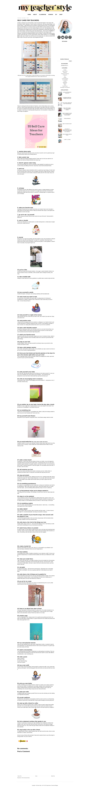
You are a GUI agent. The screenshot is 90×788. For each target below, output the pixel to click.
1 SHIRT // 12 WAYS (67, 139)
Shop (65, 84)
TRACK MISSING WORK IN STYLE (67, 135)
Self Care (65, 83)
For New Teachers (65, 78)
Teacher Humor (65, 86)
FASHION (50, 14)
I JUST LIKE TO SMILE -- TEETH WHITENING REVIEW (67, 109)
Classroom (65, 72)
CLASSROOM (42, 14)
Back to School (65, 71)
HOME (29, 14)
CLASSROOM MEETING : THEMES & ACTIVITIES (67, 98)
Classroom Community (65, 73)
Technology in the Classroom (65, 87)
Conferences (65, 74)
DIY (56, 14)
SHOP (60, 14)
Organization (65, 82)
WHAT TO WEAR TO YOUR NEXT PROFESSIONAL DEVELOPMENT (67, 114)
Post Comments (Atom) (26, 777)
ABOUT (35, 14)
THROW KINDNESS (67, 118)
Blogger (56, 785)
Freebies (65, 81)
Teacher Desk (48, 322)
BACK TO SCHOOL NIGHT (67, 123)
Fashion (65, 77)
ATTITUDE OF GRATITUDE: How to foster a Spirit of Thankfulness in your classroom (67, 130)
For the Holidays (65, 79)
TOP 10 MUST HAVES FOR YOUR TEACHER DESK (67, 103)
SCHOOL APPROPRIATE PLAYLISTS (67, 93)
